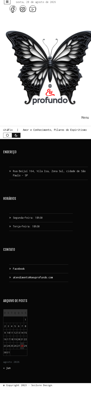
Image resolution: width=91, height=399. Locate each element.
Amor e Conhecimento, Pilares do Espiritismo (53, 129)
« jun (7, 368)
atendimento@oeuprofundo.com (33, 277)
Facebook (19, 268)
